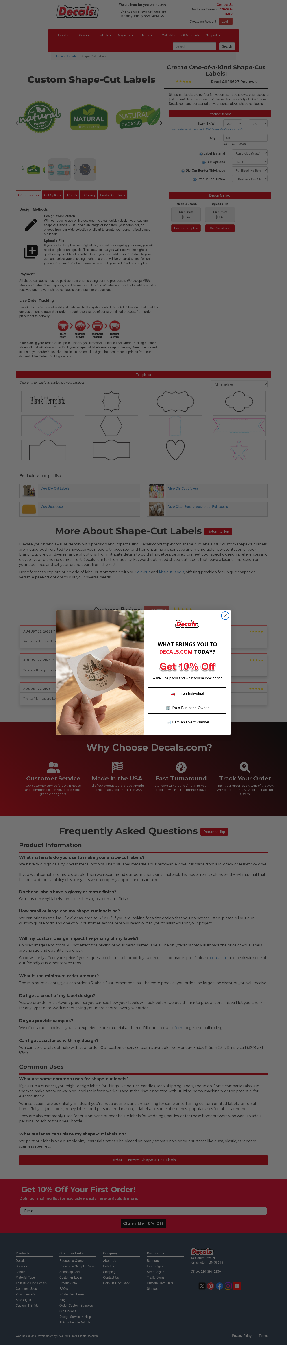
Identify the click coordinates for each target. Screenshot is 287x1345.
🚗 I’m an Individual (187, 693)
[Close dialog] (225, 616)
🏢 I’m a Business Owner (187, 708)
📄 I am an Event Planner (187, 722)
